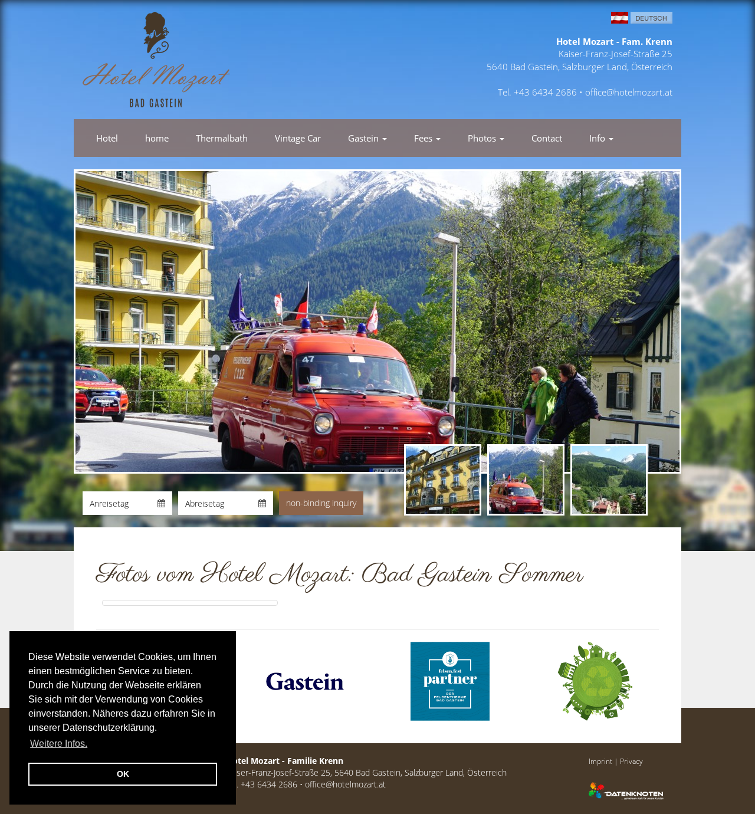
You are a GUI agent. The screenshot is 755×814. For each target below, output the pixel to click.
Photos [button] (483, 138)
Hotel (107, 138)
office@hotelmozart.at (628, 92)
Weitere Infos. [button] (58, 743)
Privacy (631, 761)
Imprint (600, 761)
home (157, 138)
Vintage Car (298, 138)
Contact (546, 138)
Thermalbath (222, 138)
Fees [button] (424, 138)
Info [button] (598, 138)
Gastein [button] (364, 138)
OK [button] (123, 774)
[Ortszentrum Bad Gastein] (190, 603)
